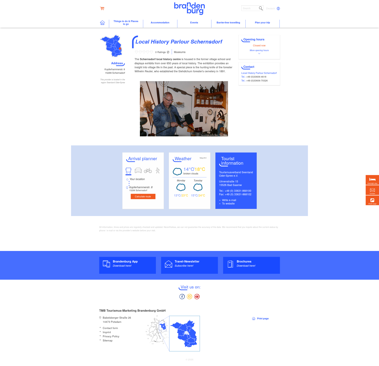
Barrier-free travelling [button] (228, 22)
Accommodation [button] (160, 22)
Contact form (110, 328)
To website (228, 203)
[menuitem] (270, 8)
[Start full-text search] (261, 8)
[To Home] (104, 24)
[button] (372, 200)
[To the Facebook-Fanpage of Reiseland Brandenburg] (182, 296)
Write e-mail (228, 200)
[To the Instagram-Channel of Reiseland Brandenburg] (189, 296)
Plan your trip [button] (262, 22)
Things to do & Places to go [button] (126, 23)
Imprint (107, 332)
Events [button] (194, 22)
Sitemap (108, 340)
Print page (263, 318)
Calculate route (143, 196)
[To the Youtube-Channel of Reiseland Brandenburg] (197, 296)
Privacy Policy (111, 336)
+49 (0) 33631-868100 (238, 190)
